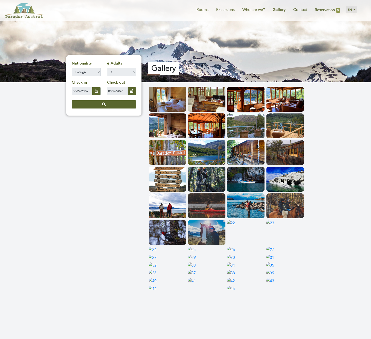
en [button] (350, 10)
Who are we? (253, 9)
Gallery (279, 9)
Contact (300, 9)
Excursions (225, 9)
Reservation (327, 10)
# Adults (114, 63)
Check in (79, 82)
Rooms (202, 9)
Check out (116, 82)
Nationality (82, 63)
